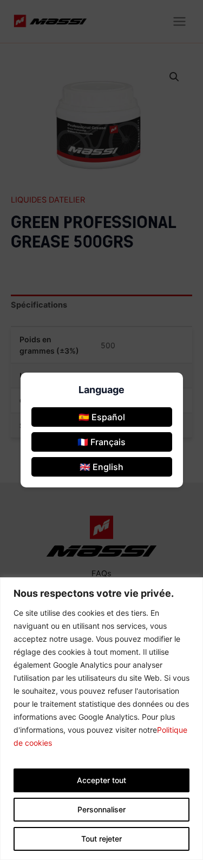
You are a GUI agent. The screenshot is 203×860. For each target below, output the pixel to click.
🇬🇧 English (101, 466)
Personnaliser (101, 809)
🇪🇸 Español (101, 417)
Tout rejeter (101, 838)
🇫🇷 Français (101, 441)
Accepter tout (101, 780)
